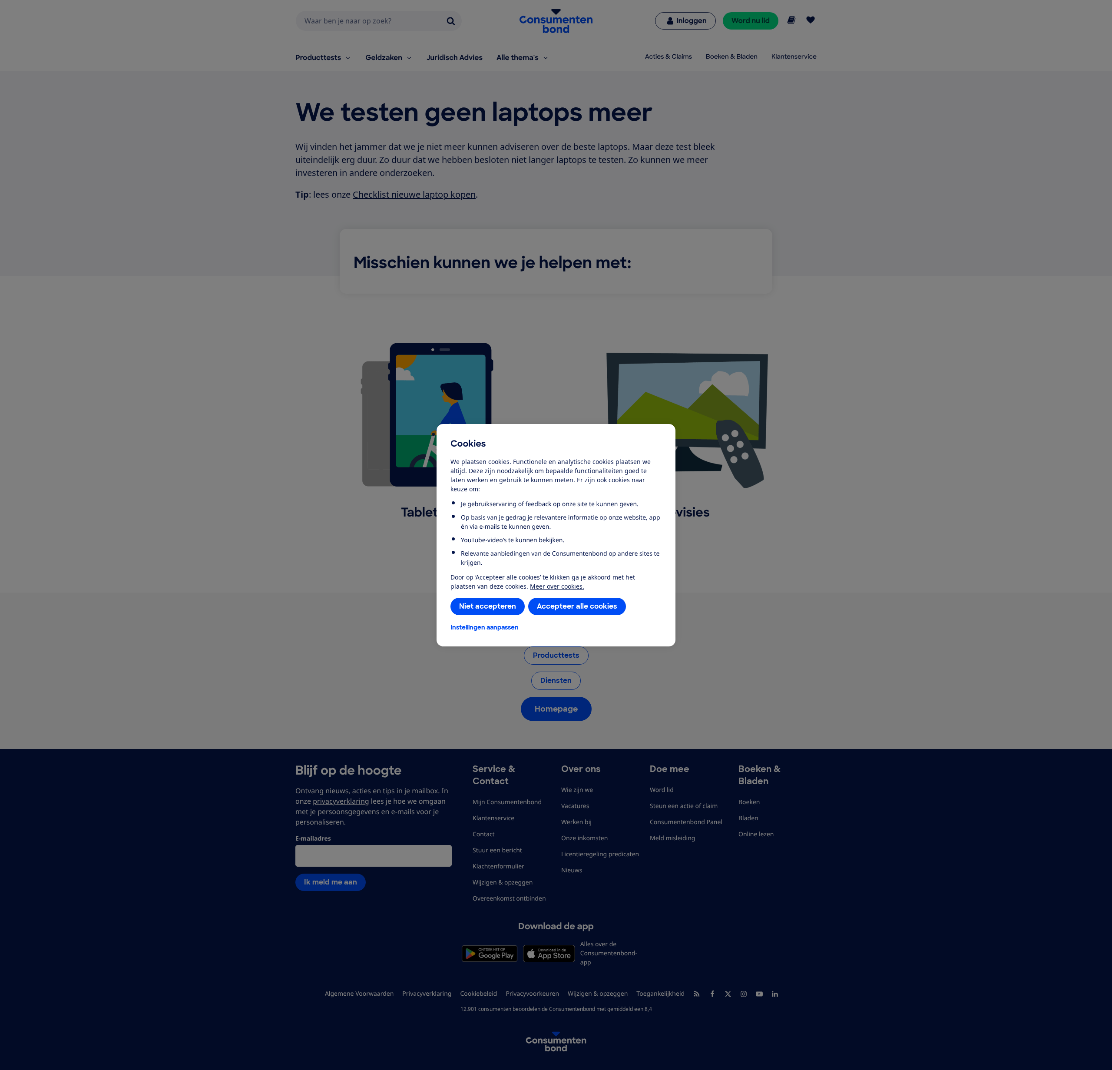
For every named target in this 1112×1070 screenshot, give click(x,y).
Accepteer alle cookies (577, 606)
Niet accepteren (487, 606)
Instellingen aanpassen (484, 627)
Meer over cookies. (557, 586)
